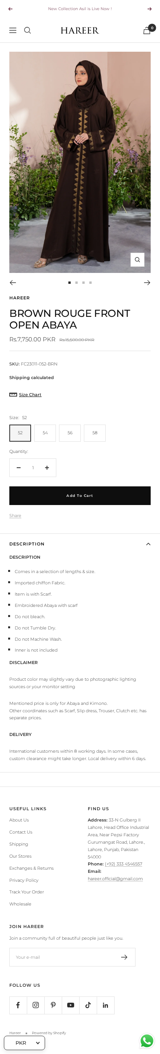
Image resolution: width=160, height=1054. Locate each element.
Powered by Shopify (49, 1033)
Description (27, 544)
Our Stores (20, 856)
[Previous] (12, 282)
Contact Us (20, 832)
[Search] (27, 30)
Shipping (18, 844)
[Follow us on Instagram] (35, 1005)
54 (45, 432)
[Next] (147, 282)
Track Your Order (26, 892)
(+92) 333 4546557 (123, 864)
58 (94, 432)
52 (20, 432)
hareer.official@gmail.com (115, 878)
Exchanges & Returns (31, 868)
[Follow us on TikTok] (88, 1005)
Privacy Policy (23, 880)
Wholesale (20, 904)
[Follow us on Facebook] (18, 1005)
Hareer (19, 298)
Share (15, 515)
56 (70, 432)
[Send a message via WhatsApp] (147, 1041)
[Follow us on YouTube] (70, 1005)
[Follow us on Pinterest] (53, 1005)
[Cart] (147, 30)
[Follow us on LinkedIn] (105, 1005)
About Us (19, 820)
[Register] (124, 957)
